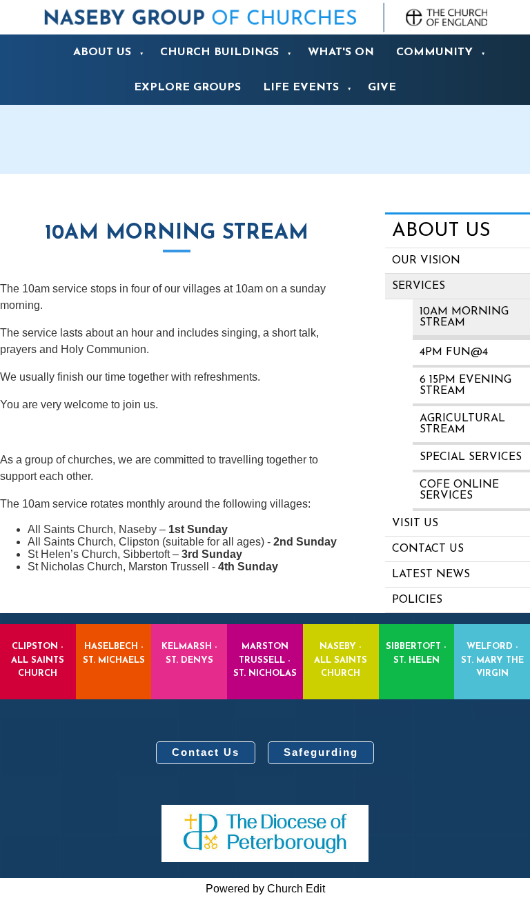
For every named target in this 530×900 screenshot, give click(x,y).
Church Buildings (219, 52)
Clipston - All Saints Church (37, 659)
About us (102, 52)
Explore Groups (187, 87)
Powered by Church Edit (265, 888)
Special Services (471, 457)
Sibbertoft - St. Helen (416, 653)
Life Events (301, 87)
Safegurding (321, 752)
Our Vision (426, 260)
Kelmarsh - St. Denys (189, 653)
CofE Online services (459, 490)
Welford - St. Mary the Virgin (492, 659)
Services (418, 286)
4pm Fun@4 (454, 352)
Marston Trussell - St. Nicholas (265, 659)
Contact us (428, 548)
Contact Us (205, 752)
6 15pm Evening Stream (465, 385)
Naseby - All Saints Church (340, 659)
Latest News (431, 574)
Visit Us (415, 523)
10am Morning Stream (464, 317)
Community (434, 52)
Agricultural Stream (462, 424)
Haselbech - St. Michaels (114, 653)
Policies (417, 600)
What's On (341, 52)
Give (382, 87)
